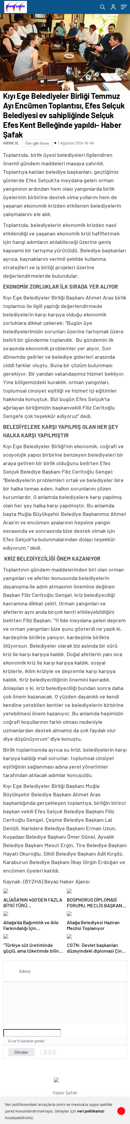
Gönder (21, 1052)
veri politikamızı (90, 1111)
